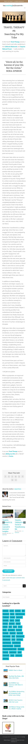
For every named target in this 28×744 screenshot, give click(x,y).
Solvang (5, 652)
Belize (12, 614)
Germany (11, 623)
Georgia (5, 623)
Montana (5, 633)
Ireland (5, 627)
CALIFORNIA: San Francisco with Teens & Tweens (16, 684)
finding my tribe (10, 454)
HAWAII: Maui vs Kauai (15, 670)
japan (14, 627)
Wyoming (5, 658)
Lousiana (18, 630)
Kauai (20, 627)
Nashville (12, 633)
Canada (12, 617)
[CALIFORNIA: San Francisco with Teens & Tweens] (6, 683)
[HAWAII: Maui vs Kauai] (6, 670)
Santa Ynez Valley (8, 646)
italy (10, 627)
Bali (23, 611)
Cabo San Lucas (20, 614)
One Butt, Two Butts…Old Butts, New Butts (16, 677)
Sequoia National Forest (9, 649)
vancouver (18, 655)
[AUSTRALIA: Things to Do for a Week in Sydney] (6, 707)
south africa (13, 652)
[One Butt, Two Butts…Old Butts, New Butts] (6, 676)
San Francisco (6, 643)
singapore (20, 649)
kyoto (4, 630)
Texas (12, 655)
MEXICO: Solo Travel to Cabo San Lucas (15, 701)
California (5, 617)
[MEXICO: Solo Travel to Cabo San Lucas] (6, 700)
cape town (19, 617)
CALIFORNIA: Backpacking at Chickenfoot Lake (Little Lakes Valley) (16, 693)
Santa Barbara (16, 643)
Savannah (17, 646)
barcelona (5, 614)
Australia (17, 611)
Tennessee (6, 655)
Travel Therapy (15, 42)
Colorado (5, 620)
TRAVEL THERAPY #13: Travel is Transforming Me (20, 524)
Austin (11, 611)
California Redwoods (11, 46)
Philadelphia (6, 639)
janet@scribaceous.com (19, 1)
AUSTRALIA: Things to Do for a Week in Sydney (16, 708)
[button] (3, 522)
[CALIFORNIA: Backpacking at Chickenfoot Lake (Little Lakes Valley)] (6, 692)
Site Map (23, 736)
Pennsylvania (20, 636)
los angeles (11, 630)
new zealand (6, 636)
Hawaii (18, 623)
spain (19, 652)
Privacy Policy (14, 738)
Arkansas (5, 611)
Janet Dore (17, 489)
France (17, 620)
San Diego (19, 639)
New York (19, 633)
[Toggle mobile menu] (25, 8)
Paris (13, 636)
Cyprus (12, 620)
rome (13, 639)
